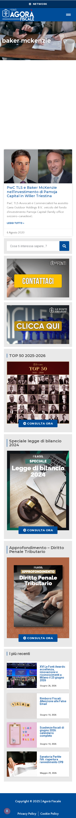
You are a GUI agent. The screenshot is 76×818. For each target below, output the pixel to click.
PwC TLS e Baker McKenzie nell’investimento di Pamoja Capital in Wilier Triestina (32, 191)
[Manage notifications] (7, 811)
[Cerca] (64, 246)
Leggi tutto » (15, 223)
